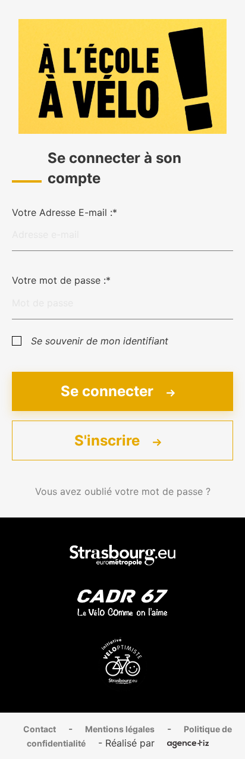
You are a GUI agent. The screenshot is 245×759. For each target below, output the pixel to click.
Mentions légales (120, 729)
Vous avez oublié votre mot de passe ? (123, 491)
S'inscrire (108, 440)
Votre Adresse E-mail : (62, 212)
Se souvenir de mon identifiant (99, 341)
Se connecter (109, 391)
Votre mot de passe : (59, 280)
